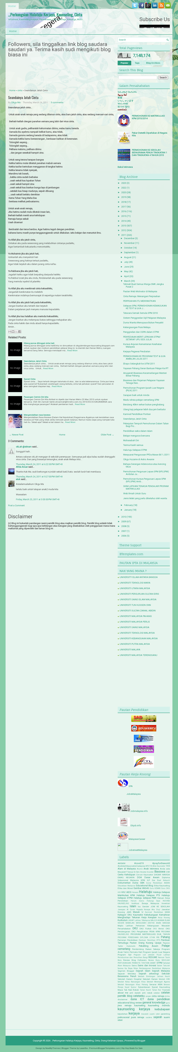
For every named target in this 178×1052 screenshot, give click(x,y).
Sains (134, 965)
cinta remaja (158, 996)
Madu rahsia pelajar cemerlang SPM (141, 400)
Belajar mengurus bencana (136, 435)
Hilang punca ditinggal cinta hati (39, 343)
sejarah (157, 1017)
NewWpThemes (52, 1048)
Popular (124, 63)
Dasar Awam (151, 877)
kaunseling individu (159, 1005)
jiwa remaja (124, 1005)
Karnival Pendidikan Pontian (137, 414)
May (126, 271)
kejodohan (123, 1014)
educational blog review (130, 1002)
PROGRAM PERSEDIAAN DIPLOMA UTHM (136, 937)
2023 (123, 183)
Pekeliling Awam (148, 946)
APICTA (148, 866)
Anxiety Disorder (147, 872)
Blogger (141, 1040)
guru (168, 1003)
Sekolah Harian (150, 979)
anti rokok (147, 993)
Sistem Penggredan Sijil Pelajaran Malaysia (144, 318)
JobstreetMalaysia (138, 850)
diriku (167, 996)
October (128, 247)
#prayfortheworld (161, 863)
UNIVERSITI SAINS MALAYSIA (134, 627)
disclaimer (122, 999)
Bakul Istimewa (125, 167)
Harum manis (137, 901)
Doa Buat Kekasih (161, 880)
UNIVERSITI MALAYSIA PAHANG (136, 616)
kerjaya (134, 1013)
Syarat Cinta (29, 379)
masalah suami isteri (150, 1014)
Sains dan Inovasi (147, 965)
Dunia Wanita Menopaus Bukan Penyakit (143, 322)
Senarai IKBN (155, 984)
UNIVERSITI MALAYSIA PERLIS (135, 621)
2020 (123, 192)
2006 (123, 535)
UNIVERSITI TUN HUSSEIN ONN (135, 605)
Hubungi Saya (153, 901)
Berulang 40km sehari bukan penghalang (143, 404)
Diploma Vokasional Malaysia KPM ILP (144, 878)
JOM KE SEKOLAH (160, 906)
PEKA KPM (154, 931)
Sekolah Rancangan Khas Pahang (133, 984)
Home (12, 6)
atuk (18, 479)
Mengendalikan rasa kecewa (37, 415)
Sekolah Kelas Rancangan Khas (132, 982)
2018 (123, 202)
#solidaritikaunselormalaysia (131, 866)
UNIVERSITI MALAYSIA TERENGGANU (138, 655)
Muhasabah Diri (131, 440)
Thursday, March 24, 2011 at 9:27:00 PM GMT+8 (39, 476)
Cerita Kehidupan (126, 874)
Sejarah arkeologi (149, 973)
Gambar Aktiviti (141, 888)
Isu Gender (143, 906)
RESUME (152, 957)
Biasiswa (159, 871)
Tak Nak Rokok (131, 990)
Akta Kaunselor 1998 (161, 866)
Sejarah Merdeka (127, 973)
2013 (123, 225)
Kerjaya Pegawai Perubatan (136, 351)
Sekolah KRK (164, 979)
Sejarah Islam (143, 971)
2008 (123, 526)
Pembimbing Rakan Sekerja (146, 949)
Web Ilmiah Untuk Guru (134, 493)
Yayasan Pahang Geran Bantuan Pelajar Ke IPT (145, 368)
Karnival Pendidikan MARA (157, 912)
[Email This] (9, 331)
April (126, 276)
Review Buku (154, 960)
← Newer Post (16, 434)
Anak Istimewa (151, 868)
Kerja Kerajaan (149, 917)
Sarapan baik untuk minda (136, 395)
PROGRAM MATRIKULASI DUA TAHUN (150, 934)
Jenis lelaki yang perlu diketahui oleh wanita (145, 498)
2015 (123, 216)
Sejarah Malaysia (161, 971)
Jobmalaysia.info (139, 811)
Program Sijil (124, 955)
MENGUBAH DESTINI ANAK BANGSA (153, 923)
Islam (133, 906)
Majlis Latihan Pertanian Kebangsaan (138, 925)
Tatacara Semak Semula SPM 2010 (140, 313)
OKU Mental (158, 929)
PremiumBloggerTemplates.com (104, 1048)
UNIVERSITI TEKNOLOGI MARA (135, 582)
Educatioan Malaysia (126, 886)
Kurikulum (123, 920)
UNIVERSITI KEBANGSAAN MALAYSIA (139, 638)
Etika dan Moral (125, 888)
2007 (123, 531)
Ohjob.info (135, 825)
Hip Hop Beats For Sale (132, 1048)
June (126, 266)
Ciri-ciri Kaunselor (144, 874)
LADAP (131, 920)
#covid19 (139, 863)
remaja (140, 1017)
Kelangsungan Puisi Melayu (137, 327)
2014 (123, 221)
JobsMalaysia (134, 794)
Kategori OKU (125, 914)
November (129, 243)
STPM (159, 963)
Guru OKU (165, 888)
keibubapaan (162, 1009)
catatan (157, 993)
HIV (119, 892)
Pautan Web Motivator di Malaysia (140, 291)
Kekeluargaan (151, 914)
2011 (123, 235)
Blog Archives (153, 63)
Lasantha (83, 1048)
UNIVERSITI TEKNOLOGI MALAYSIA (137, 633)
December (129, 238)
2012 (123, 230)
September (129, 252)
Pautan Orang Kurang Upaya (145, 942)
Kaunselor (138, 914)
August (127, 257)
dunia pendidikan (158, 999)
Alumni (140, 869)
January (128, 510)
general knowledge (153, 1002)
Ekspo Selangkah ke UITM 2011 (139, 363)
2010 (123, 516)
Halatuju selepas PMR (145, 898)
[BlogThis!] (13, 331)
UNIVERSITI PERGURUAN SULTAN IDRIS (139, 594)
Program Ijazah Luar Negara (156, 952)
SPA (131, 786)
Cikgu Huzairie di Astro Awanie (138, 459)
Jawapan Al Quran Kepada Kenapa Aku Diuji (139, 909)
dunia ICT (137, 999)
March (127, 281)
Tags (137, 63)
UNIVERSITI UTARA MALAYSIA (135, 588)
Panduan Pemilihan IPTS (149, 940)
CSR (168, 872)
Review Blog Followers (135, 960)
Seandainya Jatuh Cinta (23, 97)
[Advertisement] (144, 682)
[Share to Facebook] (19, 331)
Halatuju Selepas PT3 (148, 895)
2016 (123, 211)
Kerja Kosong (164, 917)
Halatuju (145, 892)
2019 (123, 197)
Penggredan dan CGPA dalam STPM (141, 332)
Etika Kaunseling (162, 885)
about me (123, 992)
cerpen (148, 996)
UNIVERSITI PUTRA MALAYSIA (135, 644)
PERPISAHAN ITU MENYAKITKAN (139, 301)
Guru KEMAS (155, 888)
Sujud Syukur (130, 987)
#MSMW (121, 863)
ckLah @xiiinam (24, 446)
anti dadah (135, 993)
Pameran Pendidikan (128, 940)
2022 (123, 187)
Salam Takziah (163, 965)
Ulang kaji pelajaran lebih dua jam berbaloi (144, 409)
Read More (72, 350)
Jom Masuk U (135, 912)
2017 (123, 206)
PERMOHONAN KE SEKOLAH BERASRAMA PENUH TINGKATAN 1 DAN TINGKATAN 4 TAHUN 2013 (149, 152)
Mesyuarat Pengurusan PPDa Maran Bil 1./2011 (146, 454)
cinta (19, 90)
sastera (149, 1017)
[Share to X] (16, 331)
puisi (133, 1017)
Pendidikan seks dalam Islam (137, 431)
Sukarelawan (144, 987)
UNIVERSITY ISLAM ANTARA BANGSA (139, 577)
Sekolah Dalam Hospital (129, 979)
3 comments (57, 102)
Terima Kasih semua (133, 445)
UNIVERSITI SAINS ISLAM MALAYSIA (138, 599)
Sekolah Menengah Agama (158, 982)
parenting (165, 1014)
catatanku (139, 996)
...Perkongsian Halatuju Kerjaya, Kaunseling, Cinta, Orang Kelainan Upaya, (63, 14)
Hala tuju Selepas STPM (135, 450)
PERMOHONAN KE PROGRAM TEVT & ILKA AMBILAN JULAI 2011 (144, 357)
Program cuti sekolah (144, 955)
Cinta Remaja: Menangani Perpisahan (141, 296)
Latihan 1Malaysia (142, 920)
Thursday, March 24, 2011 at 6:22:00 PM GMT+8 (39, 464)
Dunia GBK (138, 882)
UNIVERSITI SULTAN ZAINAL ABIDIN (138, 610)
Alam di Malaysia (127, 868)
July (126, 262)
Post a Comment (16, 505)
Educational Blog (144, 885)
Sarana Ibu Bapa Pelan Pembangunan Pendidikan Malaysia (144, 968)
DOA (139, 877)
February (128, 505)
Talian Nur (156, 990)
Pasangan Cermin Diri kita (36, 397)
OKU (135, 928)
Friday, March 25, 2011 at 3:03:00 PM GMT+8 (37, 499)
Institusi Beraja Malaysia (145, 903)
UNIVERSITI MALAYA (130, 649)
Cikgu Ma (16, 102)
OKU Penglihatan (139, 931)
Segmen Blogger (126, 971)
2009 (123, 521)
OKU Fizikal (145, 928)
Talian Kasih (145, 990)
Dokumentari (124, 882)
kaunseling (139, 1005)
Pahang (165, 937)
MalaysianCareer (137, 839)
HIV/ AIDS (126, 892)
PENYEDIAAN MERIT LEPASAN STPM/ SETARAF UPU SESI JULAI (141, 338)
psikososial (124, 1017)
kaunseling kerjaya (134, 1009)
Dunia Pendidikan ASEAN (158, 883)
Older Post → (107, 434)
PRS (157, 937)
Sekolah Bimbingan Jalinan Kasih (154, 976)
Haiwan (135, 892)
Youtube (166, 990)
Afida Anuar (22, 467)
